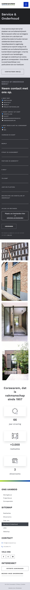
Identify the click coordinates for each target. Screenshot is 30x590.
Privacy (18, 584)
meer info (9, 235)
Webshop (6, 531)
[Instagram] (8, 557)
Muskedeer (19, 588)
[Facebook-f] (3, 557)
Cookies (23, 584)
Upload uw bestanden (9, 208)
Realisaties (7, 513)
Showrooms (7, 517)
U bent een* (6, 98)
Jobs (4, 528)
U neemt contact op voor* (11, 112)
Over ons (6, 520)
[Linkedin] (13, 557)
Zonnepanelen (8, 501)
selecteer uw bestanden (15, 218)
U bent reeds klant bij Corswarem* (14, 125)
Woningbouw (7, 495)
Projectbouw (7, 498)
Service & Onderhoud (10, 524)
